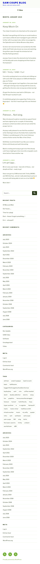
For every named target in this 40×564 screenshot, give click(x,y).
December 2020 (8, 258)
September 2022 (8, 251)
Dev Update (7, 331)
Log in (5, 358)
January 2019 (7, 297)
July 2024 (6, 247)
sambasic (18, 416)
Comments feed (8, 365)
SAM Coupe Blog (14, 2)
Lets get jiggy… (9, 163)
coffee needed (29, 391)
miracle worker (9, 412)
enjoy (32, 395)
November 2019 (8, 270)
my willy (25, 412)
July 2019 (6, 277)
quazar (32, 412)
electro (25, 395)
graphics (11, 398)
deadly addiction (15, 395)
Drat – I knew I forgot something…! (14, 216)
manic (6, 409)
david (5, 395)
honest (13, 402)
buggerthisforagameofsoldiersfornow (16, 388)
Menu (21, 10)
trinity (20, 423)
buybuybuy (7, 391)
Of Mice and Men (8, 205)
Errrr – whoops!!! (8, 220)
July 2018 (6, 316)
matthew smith (26, 409)
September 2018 (8, 308)
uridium (26, 423)
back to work (27, 381)
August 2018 (7, 312)
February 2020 (7, 266)
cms (20, 391)
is (16, 405)
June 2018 (6, 319)
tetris (25, 419)
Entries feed (7, 362)
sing (19, 419)
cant (14, 391)
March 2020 (7, 262)
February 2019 (7, 293)
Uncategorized (7, 342)
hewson (6, 402)
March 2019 (7, 289)
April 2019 (6, 285)
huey (30, 402)
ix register (22, 405)
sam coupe (7, 419)
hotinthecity (23, 402)
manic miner (14, 409)
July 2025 (6, 239)
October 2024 (7, 243)
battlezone (13, 384)
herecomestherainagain (24, 398)
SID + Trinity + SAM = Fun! (13, 72)
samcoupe (26, 416)
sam (11, 416)
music (18, 412)
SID (14, 419)
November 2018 (8, 300)
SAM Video (6, 335)
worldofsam (8, 426)
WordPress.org (8, 369)
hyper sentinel (8, 405)
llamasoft (31, 405)
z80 (15, 426)
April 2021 (6, 255)
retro (5, 416)
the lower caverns (10, 423)
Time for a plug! (8, 212)
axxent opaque (16, 381)
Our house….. (7, 209)
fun (5, 398)
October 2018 (7, 304)
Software (6, 339)
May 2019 (6, 281)
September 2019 (8, 274)
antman (6, 381)
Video (5, 346)
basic (5, 384)
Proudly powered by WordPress (12, 559)
